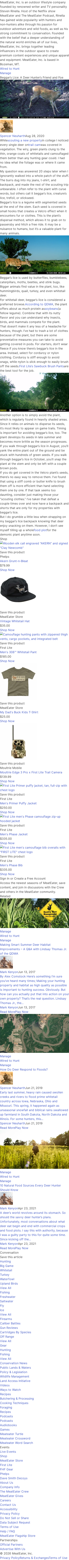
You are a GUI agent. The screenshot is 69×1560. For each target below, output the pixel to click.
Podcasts (6, 1416)
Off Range (7, 1336)
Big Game (6, 1266)
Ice (2, 1310)
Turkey (4, 1274)
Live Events (8, 1451)
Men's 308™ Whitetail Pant (18, 652)
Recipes (5, 1394)
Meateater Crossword (15, 1438)
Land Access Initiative (15, 1381)
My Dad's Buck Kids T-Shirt (19, 712)
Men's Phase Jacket (14, 834)
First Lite (6, 1465)
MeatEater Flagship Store (17, 1536)
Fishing (5, 1292)
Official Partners (11, 1544)
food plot (40, 530)
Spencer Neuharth (12, 136)
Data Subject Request (15, 1522)
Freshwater (7, 1297)
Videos (5, 1385)
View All (5, 1288)
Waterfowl (7, 1279)
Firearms (6, 1319)
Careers (5, 1500)
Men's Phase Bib (11, 865)
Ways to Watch (10, 1390)
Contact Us (8, 1505)
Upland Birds (9, 1283)
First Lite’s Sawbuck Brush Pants (41, 366)
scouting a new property (25, 140)
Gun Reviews (9, 1328)
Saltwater (6, 1301)
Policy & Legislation (13, 1372)
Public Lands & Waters (15, 1367)
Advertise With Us (12, 1549)
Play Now (21, 1012)
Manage (5, 73)
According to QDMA (39, 304)
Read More (7, 1012)
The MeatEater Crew (14, 1491)
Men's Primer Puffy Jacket (18, 803)
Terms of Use (9, 1527)
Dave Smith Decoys (13, 1478)
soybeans (51, 308)
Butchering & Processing (17, 1398)
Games (5, 1429)
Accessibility (8, 1509)
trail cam (34, 145)
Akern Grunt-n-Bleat (14, 561)
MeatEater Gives (11, 1496)
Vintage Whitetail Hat (15, 621)
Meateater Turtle (11, 1434)
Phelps (4, 1474)
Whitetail (6, 1270)
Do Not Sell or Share (14, 1518)
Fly (2, 1305)
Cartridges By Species (15, 1332)
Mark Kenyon (9, 972)
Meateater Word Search (16, 1443)
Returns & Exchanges (34, 1558)
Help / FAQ (7, 1531)
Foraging (6, 1407)
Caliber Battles (10, 1323)
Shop (3, 1456)
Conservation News (13, 1363)
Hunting (5, 1261)
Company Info (10, 1487)
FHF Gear (6, 1469)
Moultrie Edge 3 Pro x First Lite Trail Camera (31, 772)
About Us (6, 1482)
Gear (3, 1345)
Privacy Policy (10, 1513)
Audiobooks (8, 1425)
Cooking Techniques (14, 1403)
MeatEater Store (11, 1460)
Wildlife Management (14, 1376)
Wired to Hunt (10, 68)
